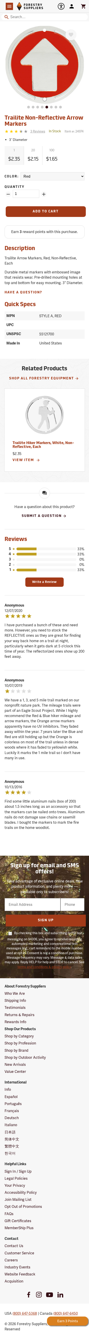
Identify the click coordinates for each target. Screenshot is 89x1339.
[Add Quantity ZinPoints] (43, 194)
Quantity (14, 187)
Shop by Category (19, 1036)
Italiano (11, 1125)
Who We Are (15, 993)
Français (12, 1110)
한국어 (10, 1153)
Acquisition (14, 1281)
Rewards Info (15, 1022)
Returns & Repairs (19, 1014)
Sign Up (46, 920)
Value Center (15, 1071)
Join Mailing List (18, 1199)
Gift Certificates (18, 1221)
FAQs (9, 1213)
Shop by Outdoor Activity (25, 1057)
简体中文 (12, 1139)
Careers (11, 1260)
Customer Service (19, 1253)
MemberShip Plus (19, 1228)
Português (13, 1103)
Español (11, 1096)
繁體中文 (12, 1146)
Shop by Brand (16, 1050)
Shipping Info (15, 1000)
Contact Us (14, 1245)
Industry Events (17, 1267)
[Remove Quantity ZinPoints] (8, 194)
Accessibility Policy (21, 1192)
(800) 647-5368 (25, 1313)
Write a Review (44, 582)
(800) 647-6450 (65, 1313)
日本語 (10, 1132)
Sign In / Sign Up (18, 1171)
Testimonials (15, 1007)
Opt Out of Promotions (23, 1206)
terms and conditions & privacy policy (44, 967)
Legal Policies (16, 1178)
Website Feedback (20, 1274)
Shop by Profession (20, 1043)
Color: (12, 176)
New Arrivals (15, 1064)
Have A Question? (23, 292)
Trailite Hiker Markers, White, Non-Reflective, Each (43, 445)
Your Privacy (15, 1185)
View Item (24, 460)
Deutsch (12, 1117)
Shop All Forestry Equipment (41, 378)
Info (8, 1089)
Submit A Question (42, 516)
